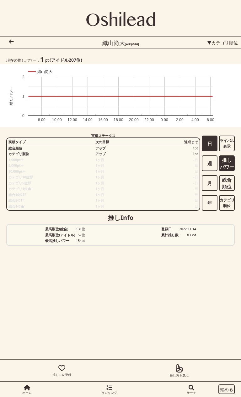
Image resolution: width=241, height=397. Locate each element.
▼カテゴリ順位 (222, 43)
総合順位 (227, 183)
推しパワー (227, 163)
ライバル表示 (227, 143)
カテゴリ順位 (227, 202)
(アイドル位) (66, 60)
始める (226, 389)
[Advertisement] (97, 337)
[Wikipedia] (132, 44)
